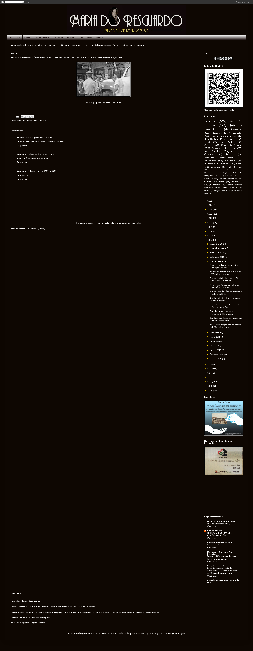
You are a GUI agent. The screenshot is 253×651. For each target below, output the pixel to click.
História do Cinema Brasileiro (222, 521)
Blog (18, 37)
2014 (209, 369)
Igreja (207, 142)
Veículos (42, 120)
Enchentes (210, 161)
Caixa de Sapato (231, 145)
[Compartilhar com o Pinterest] (32, 116)
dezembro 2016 (217, 244)
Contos (27, 37)
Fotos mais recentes (85, 223)
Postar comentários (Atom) (32, 229)
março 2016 (216, 350)
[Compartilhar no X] (27, 116)
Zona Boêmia (215, 188)
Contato (99, 37)
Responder (22, 146)
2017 (209, 236)
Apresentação (213, 545)
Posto (206, 193)
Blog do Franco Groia (218, 566)
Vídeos (89, 37)
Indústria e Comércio (223, 136)
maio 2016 (215, 342)
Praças (231, 139)
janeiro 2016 (216, 359)
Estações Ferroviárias (218, 157)
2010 (210, 386)
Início (10, 37)
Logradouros (58, 37)
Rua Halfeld (211, 139)
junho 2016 (215, 337)
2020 (210, 223)
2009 (210, 391)
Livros (80, 37)
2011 (209, 382)
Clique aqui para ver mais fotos (126, 223)
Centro (231, 188)
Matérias (70, 37)
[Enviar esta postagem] (17, 117)
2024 (210, 205)
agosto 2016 (216, 261)
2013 (209, 373)
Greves (237, 191)
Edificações (237, 182)
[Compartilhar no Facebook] (30, 116)
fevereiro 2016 (217, 355)
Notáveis (208, 179)
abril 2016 (215, 346)
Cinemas (209, 154)
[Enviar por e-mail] (22, 116)
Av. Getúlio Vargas (30, 120)
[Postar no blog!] (25, 116)
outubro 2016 (216, 253)
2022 (210, 214)
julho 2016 (215, 333)
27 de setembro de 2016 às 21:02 (41, 154)
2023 (210, 210)
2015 (209, 364)
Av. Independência (228, 179)
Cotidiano (215, 167)
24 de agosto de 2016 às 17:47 (40, 138)
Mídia (232, 148)
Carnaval (230, 161)
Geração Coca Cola (221, 191)
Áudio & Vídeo (234, 167)
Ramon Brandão (234, 185)
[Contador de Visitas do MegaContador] (223, 60)
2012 (209, 377)
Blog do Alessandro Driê (219, 543)
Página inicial (103, 223)
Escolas (217, 133)
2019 (209, 227)
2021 (209, 218)
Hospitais (208, 176)
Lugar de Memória (41, 37)
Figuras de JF (229, 176)
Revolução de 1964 (228, 173)
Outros (216, 148)
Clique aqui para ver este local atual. (103, 103)
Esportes (237, 133)
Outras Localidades (214, 182)
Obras (207, 145)
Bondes (225, 164)
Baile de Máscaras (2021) (218, 524)
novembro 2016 (217, 248)
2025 (210, 201)
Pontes (214, 170)
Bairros (209, 121)
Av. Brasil (209, 164)
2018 (209, 231)
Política (230, 154)
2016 (209, 240)
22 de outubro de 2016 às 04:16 (41, 171)
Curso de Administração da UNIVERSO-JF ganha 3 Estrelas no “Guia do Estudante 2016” (222, 571)
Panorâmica (227, 142)
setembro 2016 (217, 257)
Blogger (181, 634)
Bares (239, 164)
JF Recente (214, 185)
